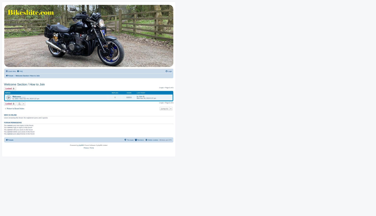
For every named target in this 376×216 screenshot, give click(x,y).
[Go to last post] (144, 96)
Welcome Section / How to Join (24, 84)
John (16, 99)
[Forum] (89, 36)
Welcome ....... (19, 97)
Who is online (10, 115)
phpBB (81, 145)
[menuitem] (20, 71)
